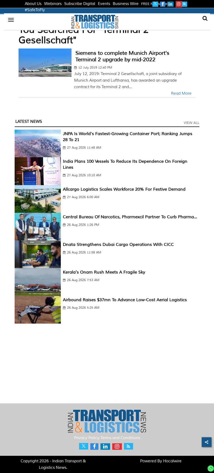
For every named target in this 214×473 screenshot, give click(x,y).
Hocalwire (172, 461)
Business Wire (126, 3)
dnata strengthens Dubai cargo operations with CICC (118, 244)
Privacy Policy (86, 437)
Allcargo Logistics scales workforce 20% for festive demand (124, 189)
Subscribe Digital (79, 3)
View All (191, 123)
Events (104, 3)
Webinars (53, 3)
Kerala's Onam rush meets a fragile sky (104, 272)
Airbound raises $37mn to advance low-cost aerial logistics (125, 299)
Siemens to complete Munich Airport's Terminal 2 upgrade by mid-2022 (122, 56)
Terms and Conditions (120, 437)
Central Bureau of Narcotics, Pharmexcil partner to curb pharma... (130, 217)
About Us (33, 3)
